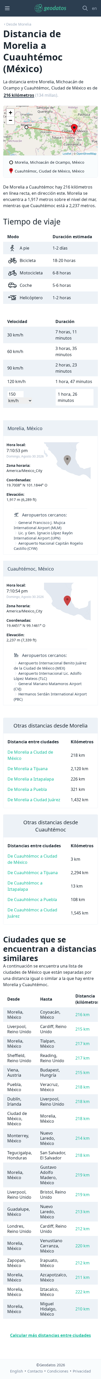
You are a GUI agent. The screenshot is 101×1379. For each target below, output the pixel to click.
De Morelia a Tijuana (28, 768)
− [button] (10, 120)
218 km (82, 1087)
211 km (82, 1277)
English (16, 1371)
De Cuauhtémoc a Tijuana (33, 872)
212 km (82, 1229)
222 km (82, 1292)
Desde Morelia (18, 24)
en (94, 8)
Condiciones (57, 1371)
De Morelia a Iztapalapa (31, 779)
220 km (82, 1246)
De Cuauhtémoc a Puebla (32, 899)
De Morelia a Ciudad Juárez (34, 800)
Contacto (35, 1371)
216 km (82, 1014)
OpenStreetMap (86, 153)
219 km (82, 1175)
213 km (82, 1212)
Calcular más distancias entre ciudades (50, 1335)
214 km (82, 1138)
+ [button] (10, 112)
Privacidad (82, 1371)
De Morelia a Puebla (27, 789)
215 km (82, 1029)
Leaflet (67, 153)
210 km (82, 1309)
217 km (82, 1043)
